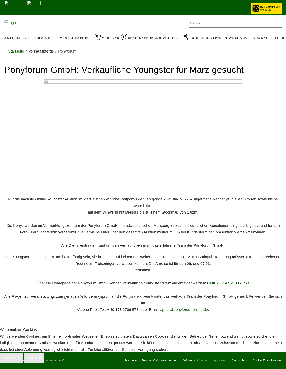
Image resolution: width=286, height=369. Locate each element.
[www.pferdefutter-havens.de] (15, 7)
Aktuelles (15, 38)
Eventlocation (73, 38)
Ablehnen (34, 357)
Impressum (163, 366)
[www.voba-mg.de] (34, 7)
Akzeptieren (12, 357)
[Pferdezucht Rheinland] (10, 23)
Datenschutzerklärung (132, 366)
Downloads (235, 38)
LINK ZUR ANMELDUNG (228, 283)
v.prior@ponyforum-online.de (184, 310)
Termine (41, 38)
